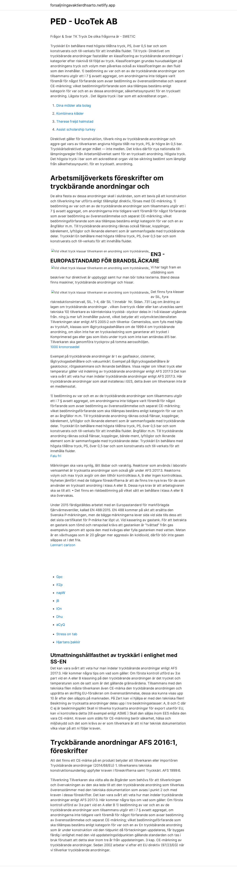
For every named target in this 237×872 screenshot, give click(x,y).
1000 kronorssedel (64, 347)
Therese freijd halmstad (74, 121)
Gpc (59, 577)
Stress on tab (66, 634)
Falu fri (55, 456)
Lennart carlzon (62, 545)
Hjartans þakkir (68, 642)
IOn (59, 609)
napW (60, 593)
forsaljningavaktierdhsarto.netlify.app (82, 5)
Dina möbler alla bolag (73, 105)
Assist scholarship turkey (75, 129)
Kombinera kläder (70, 113)
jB (57, 601)
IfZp (59, 585)
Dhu (59, 617)
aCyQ (60, 625)
